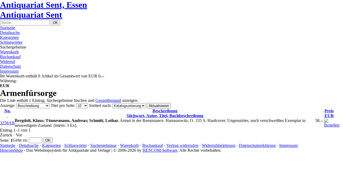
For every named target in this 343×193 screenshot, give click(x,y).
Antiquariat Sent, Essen (43, 5)
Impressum (9, 71)
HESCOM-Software (160, 150)
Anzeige (7, 105)
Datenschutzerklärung (257, 145)
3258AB (7, 123)
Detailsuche (10, 32)
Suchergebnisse (103, 145)
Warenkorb (9, 52)
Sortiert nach (99, 105)
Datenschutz (10, 66)
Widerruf (7, 61)
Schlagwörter (11, 42)
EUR (329, 113)
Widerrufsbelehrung (218, 145)
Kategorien (9, 37)
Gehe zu (20, 140)
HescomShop (11, 150)
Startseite (7, 27)
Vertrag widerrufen (182, 145)
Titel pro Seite (62, 105)
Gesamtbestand (108, 100)
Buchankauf (10, 56)
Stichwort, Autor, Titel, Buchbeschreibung (164, 113)
